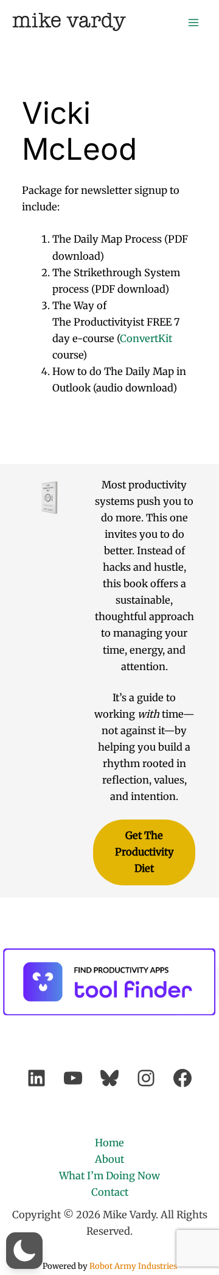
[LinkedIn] (36, 1078)
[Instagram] (146, 1078)
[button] (24, 1250)
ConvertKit (146, 338)
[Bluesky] (109, 1078)
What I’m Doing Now (109, 1176)
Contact (109, 1192)
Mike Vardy (69, 22)
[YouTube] (73, 1078)
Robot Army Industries (133, 1266)
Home (109, 1143)
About (109, 1159)
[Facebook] (182, 1078)
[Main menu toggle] (193, 22)
